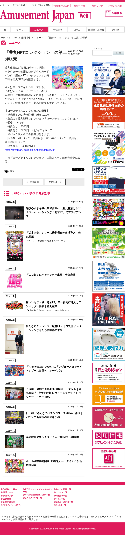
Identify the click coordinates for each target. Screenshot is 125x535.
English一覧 (61, 505)
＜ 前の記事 (32, 182)
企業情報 (7, 499)
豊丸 (12, 171)
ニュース (38, 29)
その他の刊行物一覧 (33, 498)
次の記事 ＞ (55, 182)
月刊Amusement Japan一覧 (37, 495)
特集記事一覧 (61, 496)
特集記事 (57, 29)
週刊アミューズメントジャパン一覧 (37, 490)
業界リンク (97, 5)
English (115, 29)
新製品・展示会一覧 (64, 502)
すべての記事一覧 (63, 489)
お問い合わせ (115, 5)
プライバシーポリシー (13, 505)
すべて (19, 29)
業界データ (79, 5)
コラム (77, 29)
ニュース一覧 (61, 492)
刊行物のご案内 (61, 5)
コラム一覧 (60, 499)
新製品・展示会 (96, 29)
